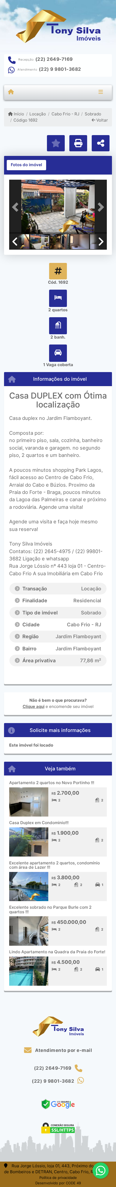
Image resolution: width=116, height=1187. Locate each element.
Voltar (101, 120)
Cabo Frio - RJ (65, 113)
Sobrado (93, 113)
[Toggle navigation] (101, 92)
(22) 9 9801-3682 (60, 69)
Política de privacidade (58, 1177)
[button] (16, 207)
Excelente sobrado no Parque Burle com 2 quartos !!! (50, 909)
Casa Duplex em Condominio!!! (39, 822)
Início (18, 113)
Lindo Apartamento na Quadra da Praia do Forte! (57, 951)
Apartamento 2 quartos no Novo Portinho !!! (51, 782)
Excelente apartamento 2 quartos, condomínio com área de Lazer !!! (54, 865)
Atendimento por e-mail (63, 1050)
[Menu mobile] (11, 92)
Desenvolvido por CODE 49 (58, 1183)
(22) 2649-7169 (54, 59)
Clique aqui (34, 706)
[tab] (26, 165)
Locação (37, 113)
